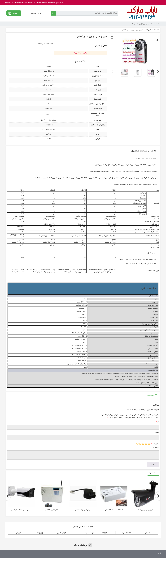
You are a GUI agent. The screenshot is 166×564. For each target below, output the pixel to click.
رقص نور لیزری (144, 24)
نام (157, 422)
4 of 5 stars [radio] (140, 443)
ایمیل (156, 432)
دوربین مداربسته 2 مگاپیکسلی (52, 509)
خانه (157, 30)
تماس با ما (134, 24)
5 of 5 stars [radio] (137, 443)
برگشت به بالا (81, 545)
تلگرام (147, 532)
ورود (39, 13)
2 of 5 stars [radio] (146, 443)
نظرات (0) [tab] (150, 395)
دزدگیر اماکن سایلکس (83, 509)
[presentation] (158, 71)
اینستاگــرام (126, 532)
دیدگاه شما (155, 447)
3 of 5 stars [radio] (143, 443)
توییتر (18, 532)
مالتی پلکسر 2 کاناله (21, 509)
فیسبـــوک (89, 532)
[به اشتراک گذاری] (157, 40)
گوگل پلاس (61, 532)
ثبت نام (33, 13)
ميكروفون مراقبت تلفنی (114, 509)
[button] (112, 37)
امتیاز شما (155, 444)
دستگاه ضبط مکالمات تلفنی (145, 509)
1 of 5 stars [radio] (149, 443)
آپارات (104, 532)
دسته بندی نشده (149, 30)
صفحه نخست (155, 24)
